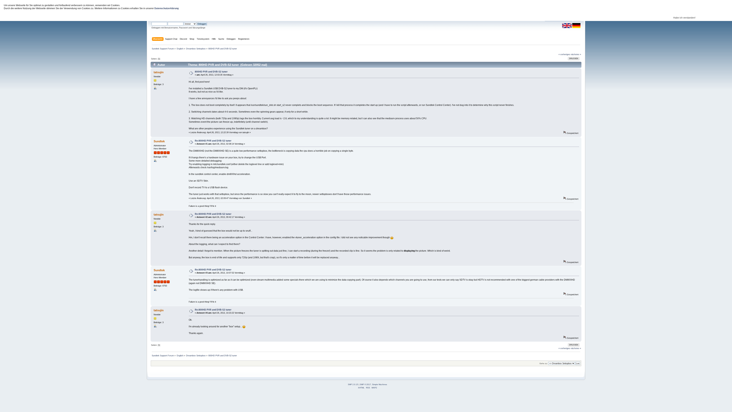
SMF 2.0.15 (353, 384)
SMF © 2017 (365, 384)
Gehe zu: (543, 363)
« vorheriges (564, 54)
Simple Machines (379, 384)
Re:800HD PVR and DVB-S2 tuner (213, 140)
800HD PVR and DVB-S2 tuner (211, 71)
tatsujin (159, 72)
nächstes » (576, 54)
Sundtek (159, 141)
